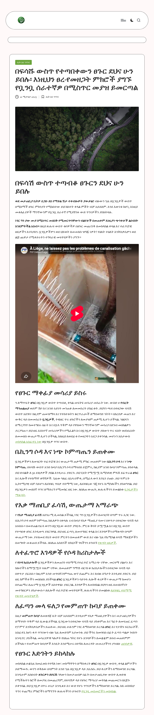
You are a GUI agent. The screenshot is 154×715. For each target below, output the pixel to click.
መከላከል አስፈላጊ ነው (28, 442)
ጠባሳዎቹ (126, 644)
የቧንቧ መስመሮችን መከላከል (99, 691)
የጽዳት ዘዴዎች (107, 543)
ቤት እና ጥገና (23, 62)
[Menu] (123, 20)
